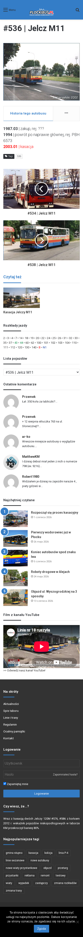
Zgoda (41, 928)
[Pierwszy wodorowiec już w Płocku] (15, 538)
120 (19, 347)
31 (65, 338)
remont (45, 875)
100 (39, 342)
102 (53, 342)
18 (26, 338)
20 (37, 338)
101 (46, 342)
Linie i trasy (10, 717)
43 (15, 342)
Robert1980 (30, 476)
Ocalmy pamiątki (14, 731)
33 (76, 338)
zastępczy (41, 883)
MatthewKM (31, 456)
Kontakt (8, 738)
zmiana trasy (14, 890)
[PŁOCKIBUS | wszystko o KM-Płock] (41, 9)
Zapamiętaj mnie (17, 784)
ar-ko (26, 436)
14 (20, 338)
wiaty (9, 883)
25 (54, 338)
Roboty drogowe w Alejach (50, 572)
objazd (47, 868)
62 (32, 342)
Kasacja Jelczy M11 (17, 312)
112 (12, 347)
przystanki (12, 875)
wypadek (23, 883)
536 (19, 156)
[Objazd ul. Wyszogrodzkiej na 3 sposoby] (15, 597)
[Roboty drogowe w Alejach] (15, 578)
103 (60, 342)
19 (31, 338)
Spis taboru (11, 710)
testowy (61, 875)
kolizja (48, 852)
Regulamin (10, 724)
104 (67, 342)
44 (21, 342)
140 (34, 347)
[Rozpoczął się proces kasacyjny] (15, 518)
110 (74, 342)
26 (59, 338)
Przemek (29, 396)
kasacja (33, 852)
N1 (44, 347)
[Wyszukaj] (77, 11)
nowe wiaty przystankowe (21, 868)
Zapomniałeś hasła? (65, 774)
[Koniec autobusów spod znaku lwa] (15, 558)
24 (48, 338)
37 (10, 342)
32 (70, 338)
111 (5, 347)
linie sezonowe (15, 860)
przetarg (63, 868)
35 (4, 342)
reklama (30, 875)
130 (27, 347)
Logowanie (41, 793)
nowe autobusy (40, 860)
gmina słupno (14, 852)
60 (27, 342)
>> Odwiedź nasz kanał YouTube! (24, 670)
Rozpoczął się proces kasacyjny (54, 512)
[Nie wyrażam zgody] (77, 922)
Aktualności (11, 704)
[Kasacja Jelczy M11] (21, 298)
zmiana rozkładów (65, 883)
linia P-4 (63, 852)
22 (42, 338)
